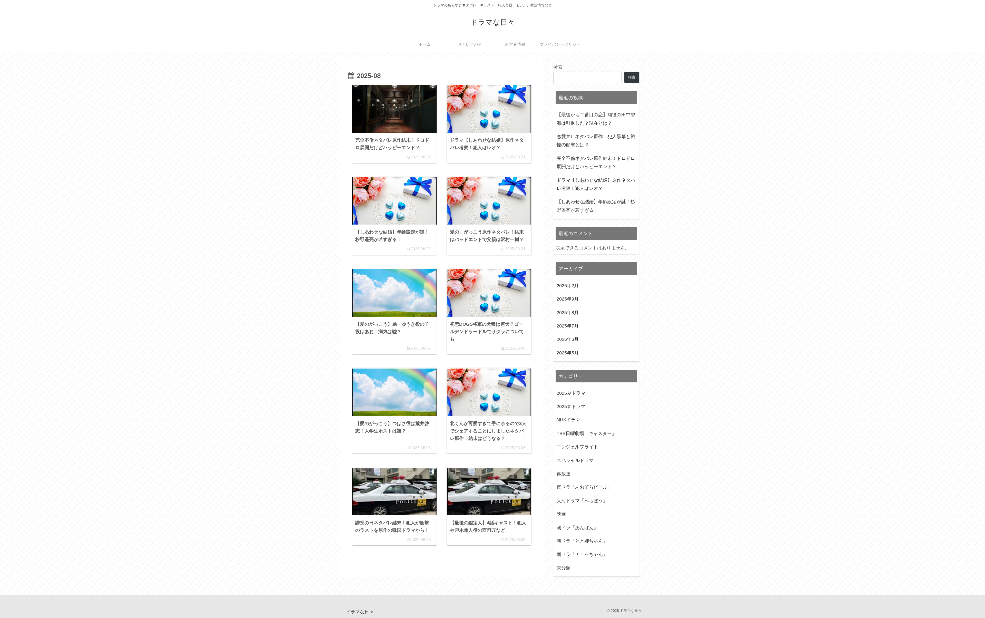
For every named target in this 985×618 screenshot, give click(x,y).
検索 (558, 67)
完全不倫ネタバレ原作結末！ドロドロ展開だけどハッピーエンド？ (596, 162)
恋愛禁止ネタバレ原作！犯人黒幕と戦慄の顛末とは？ (596, 140)
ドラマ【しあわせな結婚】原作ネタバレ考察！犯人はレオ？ (596, 184)
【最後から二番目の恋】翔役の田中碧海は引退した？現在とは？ (596, 118)
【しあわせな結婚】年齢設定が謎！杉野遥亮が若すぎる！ (596, 206)
